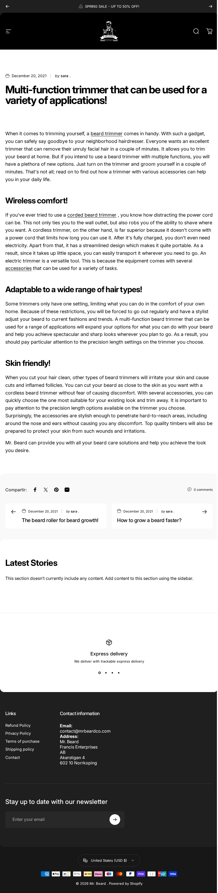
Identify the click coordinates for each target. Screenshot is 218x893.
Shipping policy (19, 749)
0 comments (203, 489)
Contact (12, 757)
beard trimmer (107, 133)
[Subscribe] (115, 819)
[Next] (210, 6)
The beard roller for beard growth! (60, 520)
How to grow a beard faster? (149, 520)
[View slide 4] (118, 673)
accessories (18, 268)
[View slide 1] (99, 673)
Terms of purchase (22, 741)
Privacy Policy (18, 733)
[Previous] (7, 6)
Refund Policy (18, 725)
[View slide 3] (112, 673)
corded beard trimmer (91, 215)
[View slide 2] (106, 673)
